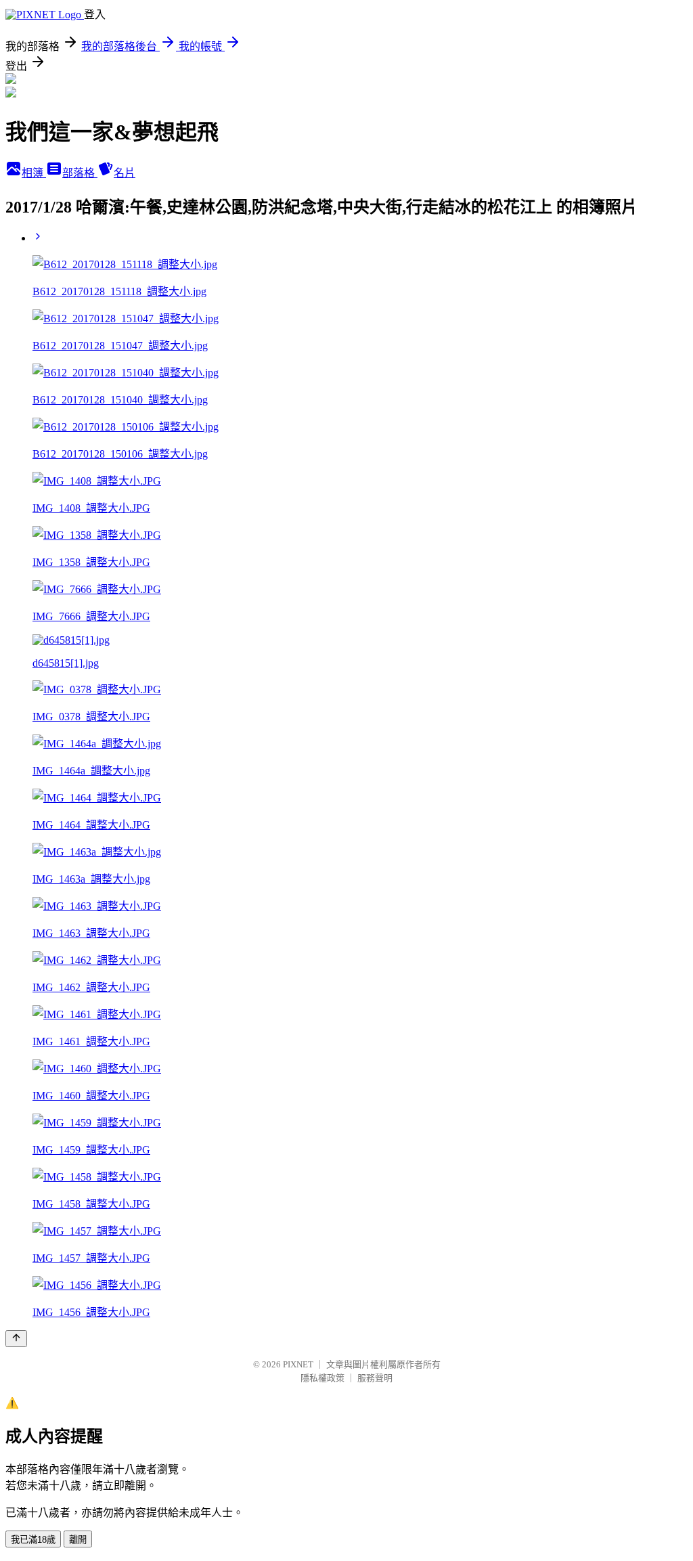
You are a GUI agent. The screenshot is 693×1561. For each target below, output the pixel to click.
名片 (124, 173)
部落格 (79, 173)
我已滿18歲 (33, 1540)
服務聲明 (375, 1378)
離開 (78, 1540)
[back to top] (16, 1338)
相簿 (34, 173)
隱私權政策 (322, 1378)
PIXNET (298, 1364)
